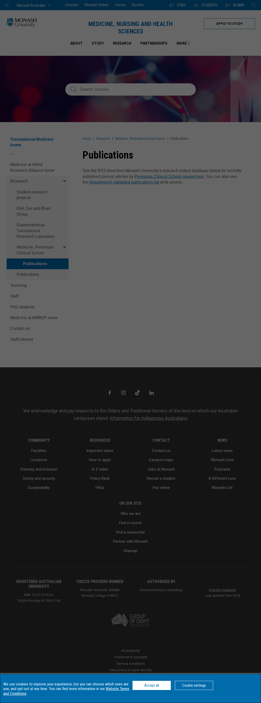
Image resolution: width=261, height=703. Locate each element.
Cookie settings (194, 685)
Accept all (151, 685)
